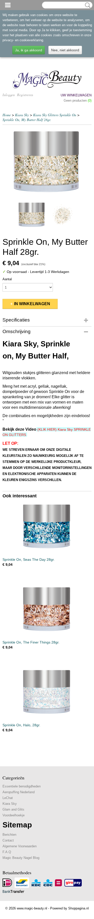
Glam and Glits (13, 809)
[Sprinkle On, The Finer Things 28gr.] (47, 610)
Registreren (25, 94)
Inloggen (9, 94)
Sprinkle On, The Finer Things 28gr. (31, 642)
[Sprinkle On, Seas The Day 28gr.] (47, 527)
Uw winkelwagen (76, 95)
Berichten (9, 834)
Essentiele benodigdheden (22, 786)
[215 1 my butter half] (47, 163)
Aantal (7, 279)
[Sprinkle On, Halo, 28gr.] (47, 693)
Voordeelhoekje (14, 815)
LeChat (8, 798)
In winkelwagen (32, 304)
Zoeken (86, 5)
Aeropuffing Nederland (19, 792)
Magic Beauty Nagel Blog (21, 858)
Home (7, 114)
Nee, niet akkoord (65, 50)
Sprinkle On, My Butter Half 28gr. (27, 119)
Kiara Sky (22, 114)
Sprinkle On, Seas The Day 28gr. (29, 559)
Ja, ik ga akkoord (28, 50)
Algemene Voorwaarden (20, 846)
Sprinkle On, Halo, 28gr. (21, 725)
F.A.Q (7, 852)
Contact (8, 840)
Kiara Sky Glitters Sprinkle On (54, 114)
